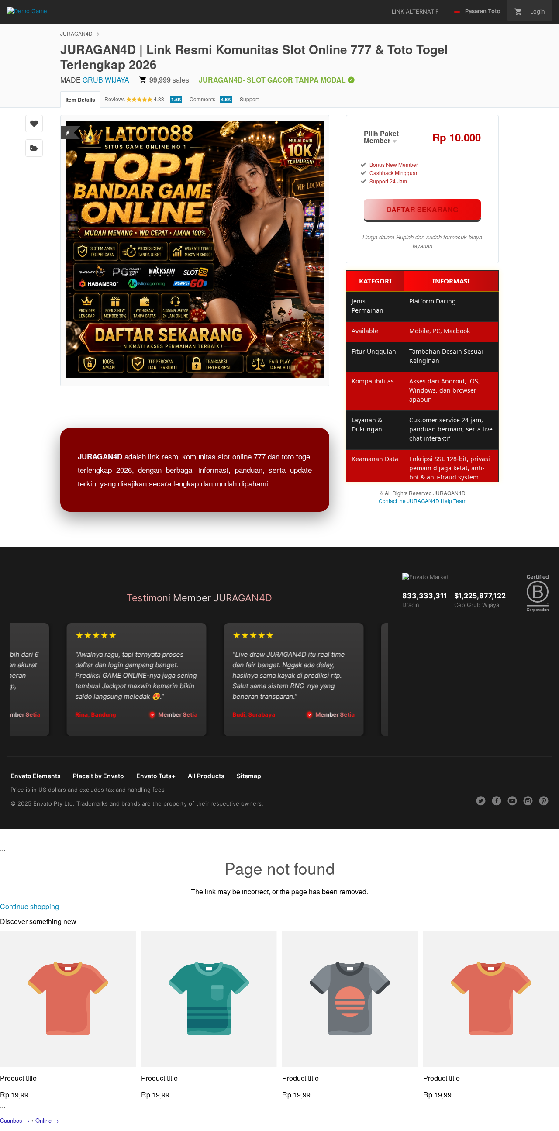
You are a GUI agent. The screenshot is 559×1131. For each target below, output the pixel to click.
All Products (206, 775)
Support (249, 99)
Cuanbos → (15, 1120)
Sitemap (249, 775)
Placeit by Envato (98, 775)
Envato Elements (35, 775)
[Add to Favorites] (34, 123)
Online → (47, 1120)
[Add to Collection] (34, 148)
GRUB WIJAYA (106, 80)
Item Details (80, 99)
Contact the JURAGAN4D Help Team (422, 500)
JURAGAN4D (76, 33)
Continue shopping (29, 906)
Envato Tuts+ (156, 775)
